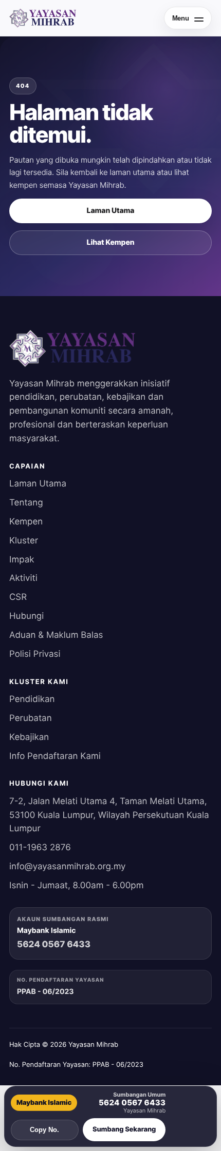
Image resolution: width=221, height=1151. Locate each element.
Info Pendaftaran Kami (55, 756)
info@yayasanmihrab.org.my (67, 867)
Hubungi (26, 616)
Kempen (26, 522)
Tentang (26, 503)
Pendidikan (32, 699)
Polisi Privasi (34, 654)
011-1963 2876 (40, 848)
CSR (18, 597)
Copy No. (44, 1130)
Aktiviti (23, 578)
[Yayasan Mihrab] (42, 18)
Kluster (23, 541)
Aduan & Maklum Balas (56, 635)
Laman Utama (111, 210)
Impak (21, 560)
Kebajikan (29, 737)
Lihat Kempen (111, 242)
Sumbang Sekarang (124, 1129)
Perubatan (30, 718)
